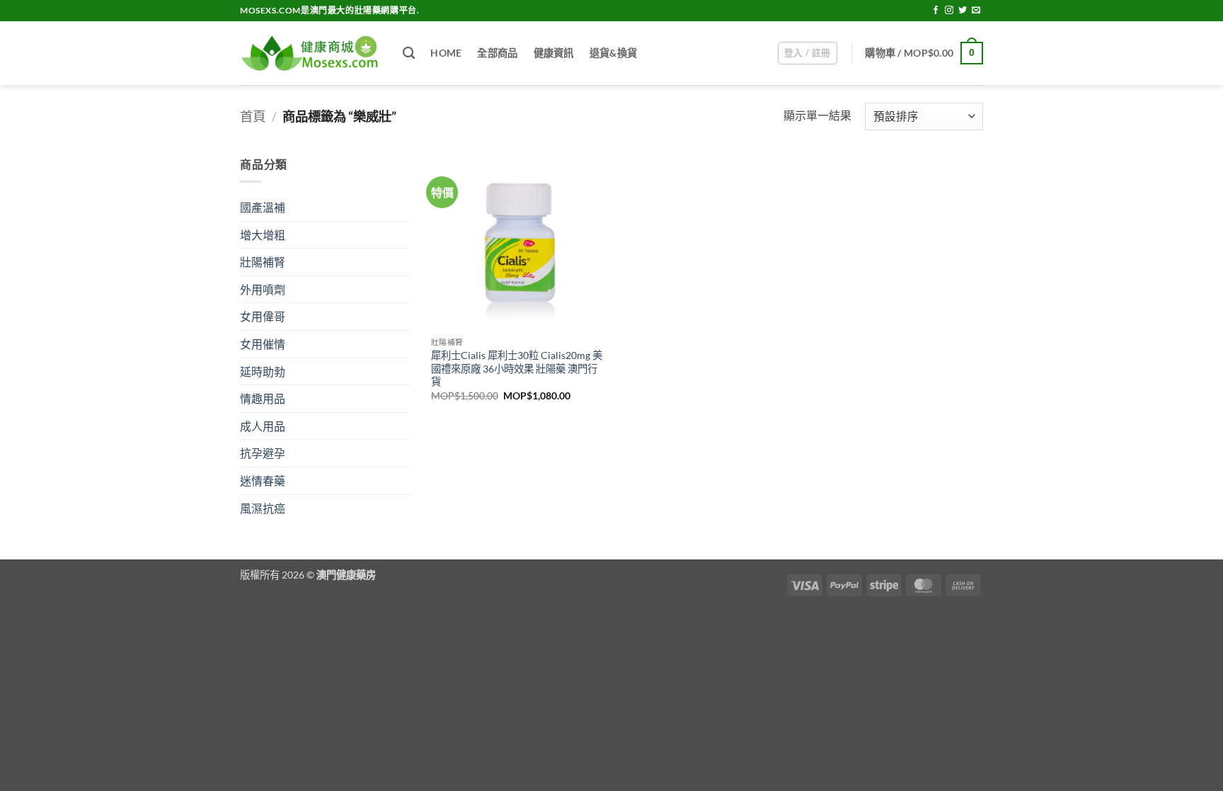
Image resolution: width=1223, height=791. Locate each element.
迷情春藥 (262, 480)
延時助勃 (262, 371)
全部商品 (497, 53)
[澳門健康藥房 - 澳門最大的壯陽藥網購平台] (310, 53)
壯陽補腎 (262, 261)
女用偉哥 (262, 316)
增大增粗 (262, 234)
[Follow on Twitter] (962, 11)
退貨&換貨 (613, 53)
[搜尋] (409, 53)
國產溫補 (262, 207)
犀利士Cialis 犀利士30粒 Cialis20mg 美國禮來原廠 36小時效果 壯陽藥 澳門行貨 (516, 368)
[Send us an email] (976, 11)
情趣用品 (262, 398)
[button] (807, 53)
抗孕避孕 (262, 453)
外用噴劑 (262, 289)
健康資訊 (554, 53)
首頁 (252, 116)
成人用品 (262, 426)
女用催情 (262, 344)
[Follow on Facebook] (935, 11)
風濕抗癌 (262, 508)
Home (445, 53)
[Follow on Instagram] (949, 11)
